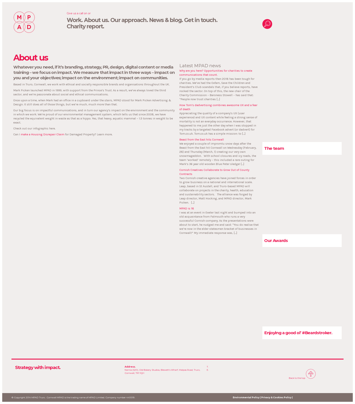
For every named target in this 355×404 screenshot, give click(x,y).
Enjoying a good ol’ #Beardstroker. (298, 332)
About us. (96, 20)
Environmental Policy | (247, 397)
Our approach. (129, 20)
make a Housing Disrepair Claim (42, 134)
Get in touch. (200, 20)
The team (274, 148)
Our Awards (276, 240)
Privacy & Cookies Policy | (277, 397)
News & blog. (166, 20)
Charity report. (85, 26)
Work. (74, 20)
